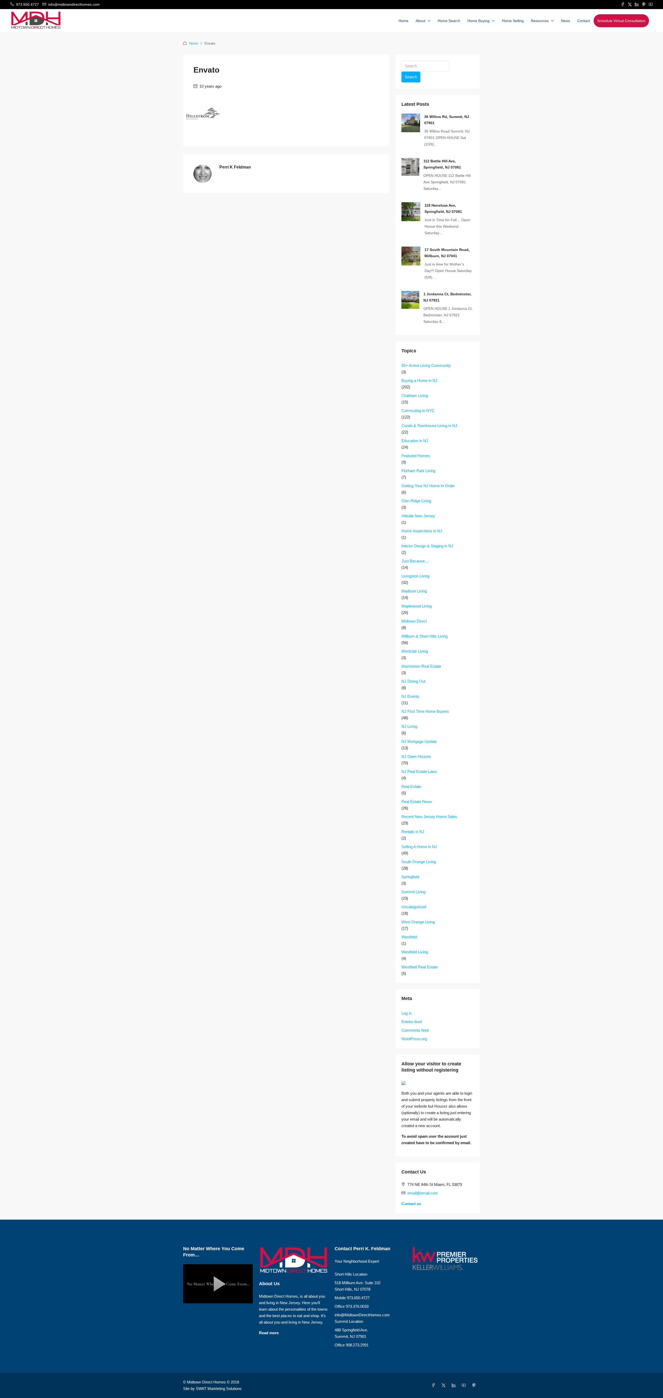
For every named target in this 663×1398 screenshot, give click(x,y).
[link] (410, 122)
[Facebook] (434, 1385)
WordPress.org (414, 1039)
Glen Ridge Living (416, 501)
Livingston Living (415, 576)
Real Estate (411, 786)
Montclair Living (414, 651)
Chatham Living (414, 395)
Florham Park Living (418, 471)
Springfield (410, 877)
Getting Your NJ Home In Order (428, 486)
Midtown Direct (414, 621)
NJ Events (410, 696)
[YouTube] (465, 1385)
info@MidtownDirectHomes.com (362, 1315)
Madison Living (414, 591)
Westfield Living (414, 952)
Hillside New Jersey (418, 516)
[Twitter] (445, 1385)
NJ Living (409, 726)
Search (411, 77)
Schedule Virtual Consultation (621, 21)
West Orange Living (418, 922)
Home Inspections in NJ (421, 531)
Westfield (409, 937)
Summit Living (413, 892)
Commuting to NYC (418, 410)
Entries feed (411, 1021)
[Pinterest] (475, 1385)
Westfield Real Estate (419, 967)
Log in (406, 1013)
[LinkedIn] (455, 1385)
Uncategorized (413, 907)
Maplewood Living (416, 606)
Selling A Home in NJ (419, 846)
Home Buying (478, 21)
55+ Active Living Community (426, 365)
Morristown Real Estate (421, 666)
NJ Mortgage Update (419, 741)
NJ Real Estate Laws (419, 771)
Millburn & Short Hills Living (424, 636)
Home (403, 21)
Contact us (411, 1203)
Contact (583, 21)
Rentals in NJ (412, 831)
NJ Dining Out (413, 681)
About (420, 21)
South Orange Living (418, 861)
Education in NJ (414, 440)
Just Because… (415, 561)
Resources (540, 21)
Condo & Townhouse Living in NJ (429, 425)
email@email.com (422, 1193)
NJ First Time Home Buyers (425, 711)
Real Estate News (416, 801)
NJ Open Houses (416, 756)
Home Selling (513, 21)
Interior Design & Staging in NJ (427, 546)
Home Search (449, 21)
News (565, 21)
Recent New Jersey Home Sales (429, 816)
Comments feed (415, 1030)
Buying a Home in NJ (419, 380)
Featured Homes (415, 455)
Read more (269, 1333)
